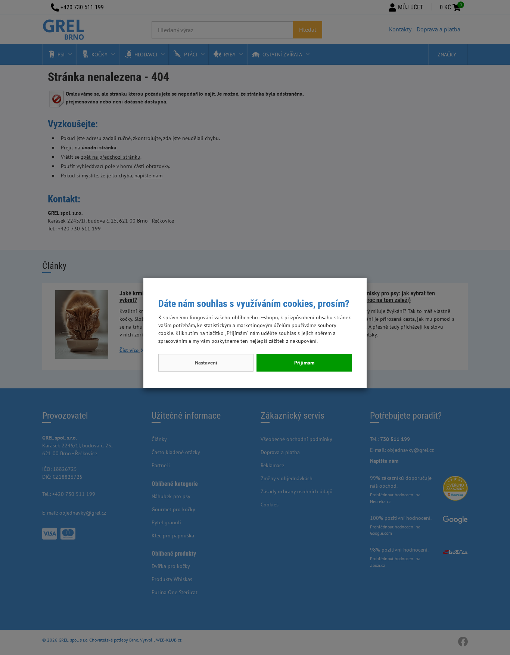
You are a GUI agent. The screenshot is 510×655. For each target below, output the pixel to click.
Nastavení (206, 362)
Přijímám (304, 362)
